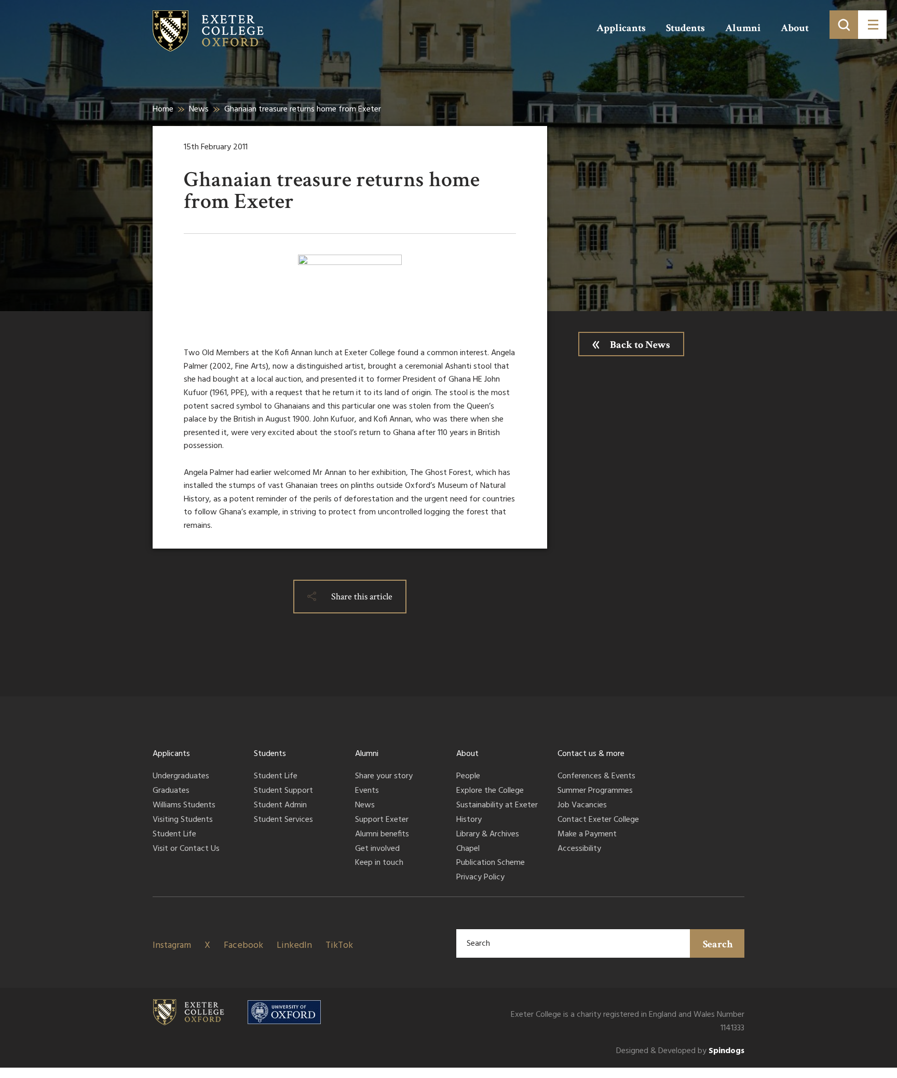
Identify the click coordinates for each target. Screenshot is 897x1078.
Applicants (621, 28)
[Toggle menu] (872, 24)
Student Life (174, 835)
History (469, 820)
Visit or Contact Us (186, 849)
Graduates (171, 791)
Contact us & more (591, 754)
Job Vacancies (582, 806)
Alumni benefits (382, 835)
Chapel (468, 849)
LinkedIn (294, 945)
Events (367, 791)
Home (163, 109)
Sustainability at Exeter (497, 806)
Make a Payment (587, 835)
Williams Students (184, 806)
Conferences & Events (596, 777)
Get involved (377, 849)
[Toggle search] (844, 24)
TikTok (339, 945)
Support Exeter (382, 820)
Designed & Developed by (680, 1051)
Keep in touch (379, 863)
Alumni (742, 28)
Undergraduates (181, 777)
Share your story (384, 777)
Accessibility (579, 849)
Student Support (283, 791)
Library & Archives (487, 835)
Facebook (243, 945)
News (199, 109)
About (795, 28)
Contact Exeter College (598, 820)
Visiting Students (183, 820)
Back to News (640, 345)
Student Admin (280, 806)
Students (685, 28)
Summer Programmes (595, 791)
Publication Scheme (490, 863)
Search (718, 944)
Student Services (283, 820)
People (468, 777)
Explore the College (490, 791)
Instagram (172, 945)
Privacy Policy (480, 878)
